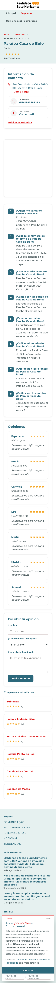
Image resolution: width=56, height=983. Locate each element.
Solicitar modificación (20, 122)
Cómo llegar (21, 91)
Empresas (26, 13)
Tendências (12, 843)
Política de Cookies (26, 959)
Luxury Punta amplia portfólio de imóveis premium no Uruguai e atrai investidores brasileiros (27, 896)
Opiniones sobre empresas (21, 21)
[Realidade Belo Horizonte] (28, 5)
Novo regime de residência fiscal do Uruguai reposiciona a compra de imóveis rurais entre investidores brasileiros (27, 880)
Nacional (11, 838)
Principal (11, 13)
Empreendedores (17, 827)
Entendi (28, 970)
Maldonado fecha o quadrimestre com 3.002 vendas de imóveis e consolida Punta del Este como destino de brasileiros (25, 862)
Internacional (15, 833)
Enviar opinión (20, 678)
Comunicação (14, 822)
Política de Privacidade (33, 977)
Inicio (7, 34)
